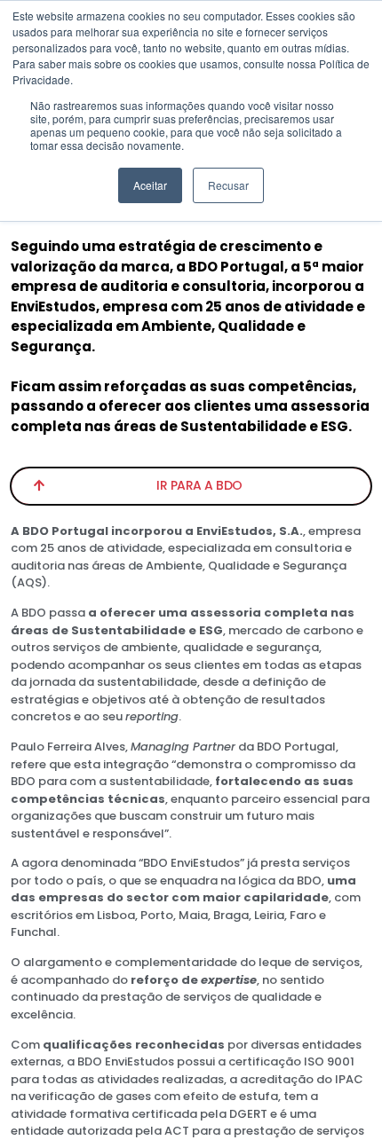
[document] (191, 570)
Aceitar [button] (150, 185)
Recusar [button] (228, 185)
